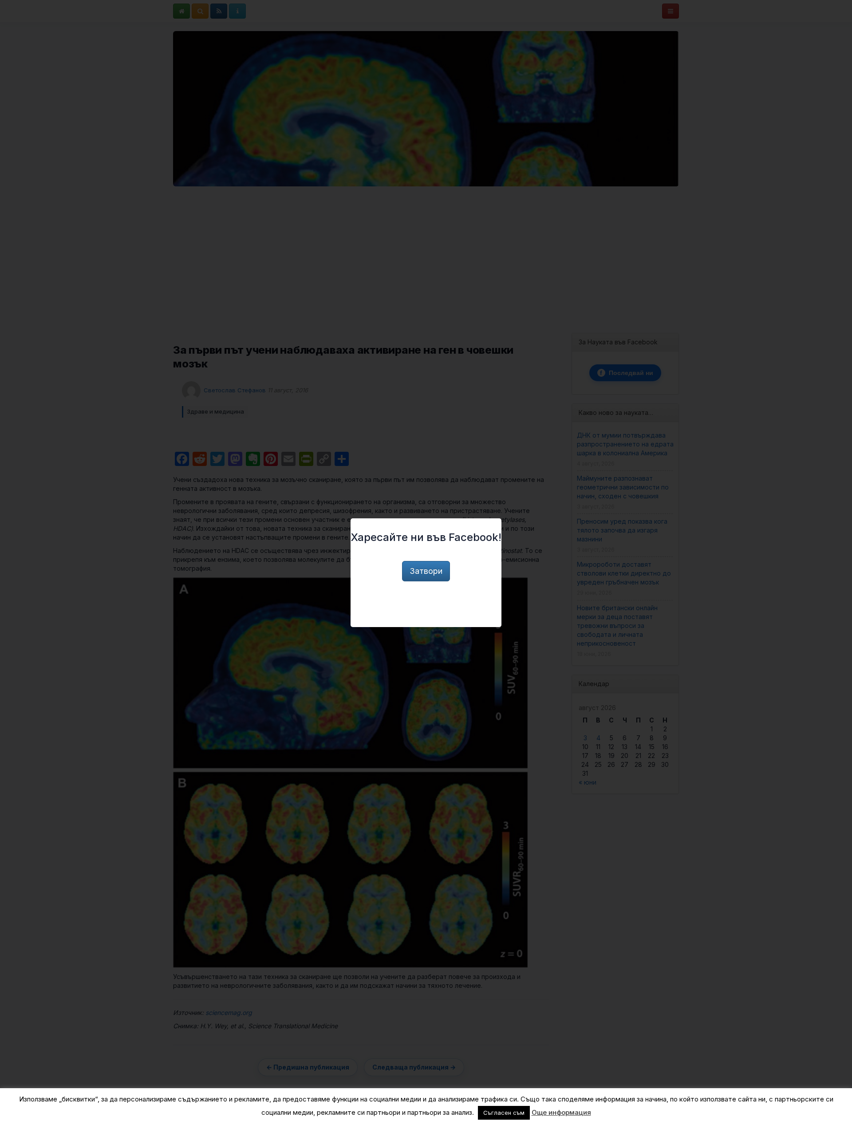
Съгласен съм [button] (504, 1112)
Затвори (426, 571)
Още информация (561, 1112)
